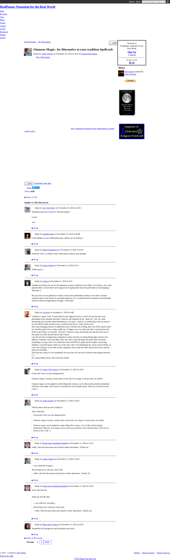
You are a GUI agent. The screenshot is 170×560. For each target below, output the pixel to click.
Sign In (138, 2)
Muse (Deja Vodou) (50, 524)
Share (29, 188)
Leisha (45, 281)
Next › (47, 542)
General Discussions (89, 54)
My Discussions (44, 42)
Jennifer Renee (48, 234)
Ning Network (130, 74)
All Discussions (30, 42)
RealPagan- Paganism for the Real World (27, 6)
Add (114, 43)
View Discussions (43, 57)
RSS (26, 548)
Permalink (33, 208)
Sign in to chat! (6, 556)
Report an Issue (148, 553)
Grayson (46, 312)
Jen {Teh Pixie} (49, 208)
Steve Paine (129, 72)
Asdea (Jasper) (47, 54)
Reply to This (31, 197)
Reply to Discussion (33, 538)
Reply (35, 228)
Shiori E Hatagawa (50, 250)
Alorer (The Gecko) (50, 370)
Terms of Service (163, 553)
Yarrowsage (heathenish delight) (55, 443)
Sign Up (132, 2)
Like (30, 183)
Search (168, 1)
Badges (137, 553)
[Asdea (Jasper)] (28, 55)
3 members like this (42, 183)
